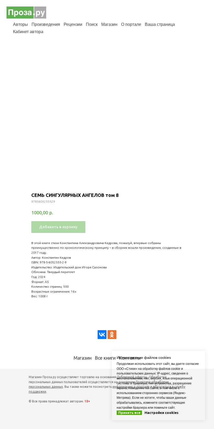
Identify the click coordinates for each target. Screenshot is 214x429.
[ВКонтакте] (102, 334)
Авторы (20, 24)
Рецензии (73, 24)
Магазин (109, 24)
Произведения (46, 24)
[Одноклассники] (112, 334)
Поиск (92, 24)
